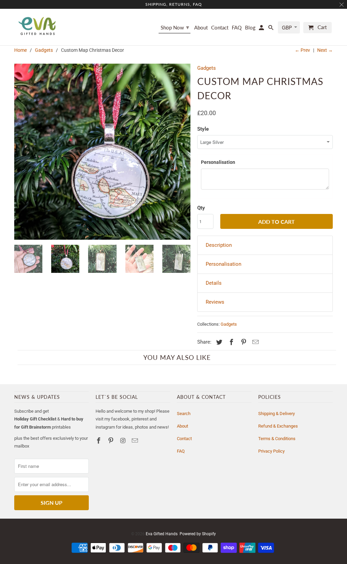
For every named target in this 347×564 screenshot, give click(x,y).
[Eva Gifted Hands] (37, 26)
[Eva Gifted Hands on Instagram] (123, 440)
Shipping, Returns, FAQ (173, 4)
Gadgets (44, 50)
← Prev (302, 50)
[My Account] (262, 29)
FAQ (181, 451)
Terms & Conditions (276, 438)
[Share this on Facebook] (230, 342)
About (182, 426)
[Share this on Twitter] (218, 342)
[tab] (265, 245)
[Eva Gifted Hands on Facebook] (99, 440)
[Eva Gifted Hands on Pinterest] (111, 440)
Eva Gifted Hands (162, 534)
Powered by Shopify (198, 534)
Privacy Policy (271, 451)
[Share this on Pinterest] (242, 342)
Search (183, 413)
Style (203, 129)
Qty (201, 208)
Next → (325, 50)
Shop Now (175, 27)
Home (20, 50)
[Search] (271, 29)
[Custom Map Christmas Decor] (102, 152)
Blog (250, 27)
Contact (184, 438)
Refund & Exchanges (278, 426)
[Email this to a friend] (254, 342)
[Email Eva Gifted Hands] (135, 440)
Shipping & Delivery (276, 413)
